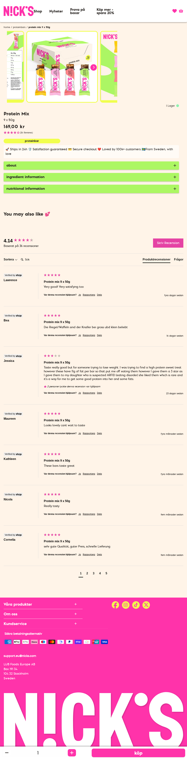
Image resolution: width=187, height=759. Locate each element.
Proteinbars (19, 27)
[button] (38, 11)
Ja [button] (79, 294)
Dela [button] (99, 294)
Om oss (10, 614)
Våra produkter (18, 604)
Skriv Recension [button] (168, 243)
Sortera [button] (9, 259)
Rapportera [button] (89, 294)
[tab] (156, 260)
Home (7, 27)
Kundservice (15, 623)
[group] (23, 240)
